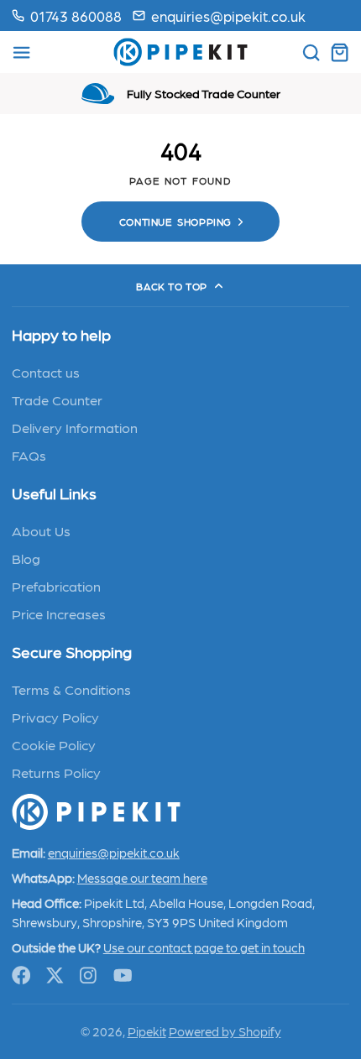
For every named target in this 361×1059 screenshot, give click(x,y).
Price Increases (59, 613)
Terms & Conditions (71, 689)
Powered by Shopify (225, 1031)
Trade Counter (57, 399)
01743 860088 (76, 15)
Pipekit (147, 1031)
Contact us (46, 371)
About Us (41, 530)
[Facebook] (21, 975)
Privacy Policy (55, 716)
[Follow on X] (55, 975)
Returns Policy (56, 772)
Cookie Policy (54, 744)
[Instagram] (89, 975)
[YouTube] (123, 975)
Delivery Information (75, 427)
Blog (26, 558)
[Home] (180, 52)
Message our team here (142, 877)
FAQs (29, 454)
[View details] (96, 811)
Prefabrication (56, 585)
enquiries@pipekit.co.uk (228, 15)
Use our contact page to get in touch (204, 947)
